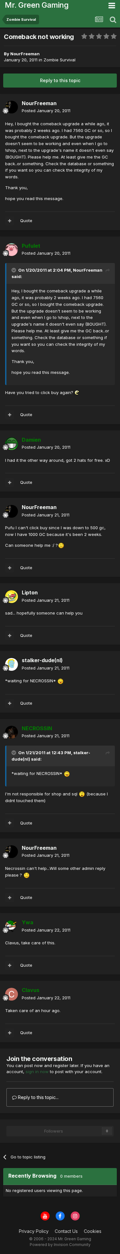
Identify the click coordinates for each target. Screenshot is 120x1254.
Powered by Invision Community (60, 1244)
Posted (46, 110)
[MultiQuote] (9, 220)
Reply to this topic (60, 80)
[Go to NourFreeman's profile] (11, 107)
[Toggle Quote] (14, 270)
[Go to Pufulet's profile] (11, 249)
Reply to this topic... (38, 1097)
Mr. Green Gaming (36, 5)
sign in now (37, 1071)
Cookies (92, 1231)
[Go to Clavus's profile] (11, 994)
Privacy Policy (34, 1231)
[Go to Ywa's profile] (11, 926)
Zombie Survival (60, 59)
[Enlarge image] (77, 392)
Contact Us (66, 1231)
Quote (26, 220)
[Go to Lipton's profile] (11, 596)
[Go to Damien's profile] (11, 443)
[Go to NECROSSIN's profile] (11, 732)
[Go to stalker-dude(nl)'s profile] (11, 664)
